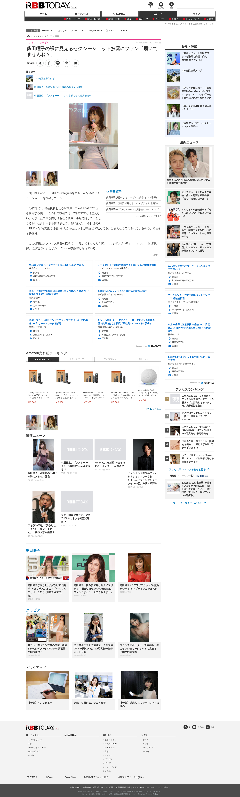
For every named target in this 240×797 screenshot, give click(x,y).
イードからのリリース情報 (143, 787)
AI (82, 30)
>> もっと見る (153, 408)
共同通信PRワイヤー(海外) (131, 777)
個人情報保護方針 (123, 787)
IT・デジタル (82, 13)
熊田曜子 (116, 191)
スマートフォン (35, 740)
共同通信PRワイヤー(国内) (96, 777)
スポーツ (143, 19)
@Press (49, 777)
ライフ (196, 13)
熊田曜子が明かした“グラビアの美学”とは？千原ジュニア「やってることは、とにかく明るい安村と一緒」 (160, 197)
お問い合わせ (75, 787)
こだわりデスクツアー (66, 30)
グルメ (146, 740)
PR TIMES (32, 777)
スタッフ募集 (162, 787)
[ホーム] (28, 36)
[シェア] (48, 63)
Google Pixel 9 (95, 30)
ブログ (174, 19)
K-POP (124, 30)
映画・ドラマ (73, 19)
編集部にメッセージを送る (150, 216)
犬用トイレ (143, 359)
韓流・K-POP (94, 19)
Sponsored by (141, 346)
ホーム (43, 13)
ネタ (30, 744)
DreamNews (70, 777)
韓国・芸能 (114, 19)
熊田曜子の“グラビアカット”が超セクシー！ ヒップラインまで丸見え (141, 209)
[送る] (57, 63)
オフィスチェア (76, 359)
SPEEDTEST (120, 13)
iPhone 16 (47, 30)
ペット (146, 744)
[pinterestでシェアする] (66, 63)
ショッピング (192, 19)
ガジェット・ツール (37, 747)
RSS (212, 727)
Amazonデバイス (43, 359)
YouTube (201, 727)
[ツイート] (40, 63)
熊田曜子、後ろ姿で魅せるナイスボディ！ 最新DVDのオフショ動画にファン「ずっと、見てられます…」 (160, 203)
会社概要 (109, 787)
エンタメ (158, 13)
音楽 (129, 19)
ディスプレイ (110, 359)
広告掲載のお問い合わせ (93, 787)
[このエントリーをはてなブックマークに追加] (75, 63)
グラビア (159, 19)
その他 (209, 19)
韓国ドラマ (111, 30)
